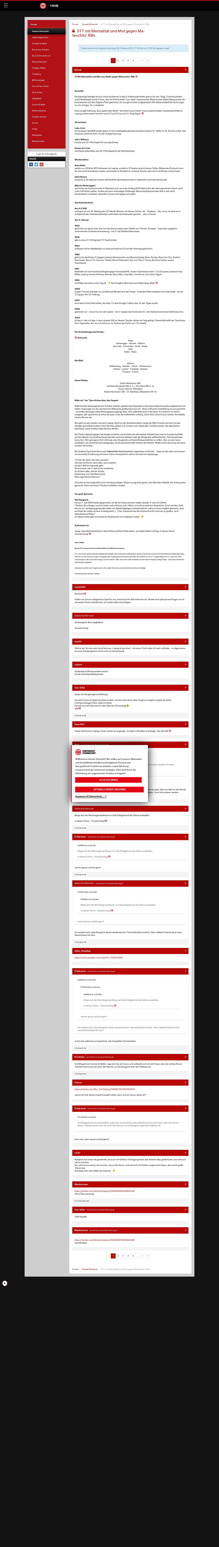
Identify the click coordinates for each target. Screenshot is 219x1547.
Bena (76, 744)
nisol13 (77, 641)
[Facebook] (31, 164)
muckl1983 (80, 587)
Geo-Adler (79, 687)
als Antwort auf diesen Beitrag (94, 745)
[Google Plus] (41, 164)
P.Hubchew (80, 836)
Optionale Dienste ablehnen (109, 789)
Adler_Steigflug (82, 951)
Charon (78, 1082)
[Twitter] (36, 164)
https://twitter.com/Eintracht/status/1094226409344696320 (105, 1191)
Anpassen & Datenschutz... (89, 796)
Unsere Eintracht (90, 24)
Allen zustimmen (108, 780)
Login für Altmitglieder (46, 154)
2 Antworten (80, 1201)
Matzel (77, 69)
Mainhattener (81, 1184)
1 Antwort (79, 715)
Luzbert (78, 664)
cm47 (77, 1152)
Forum (54, 5)
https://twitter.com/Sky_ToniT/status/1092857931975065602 (105, 1089)
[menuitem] (47, 31)
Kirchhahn (79, 1057)
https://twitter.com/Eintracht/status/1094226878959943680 (105, 1240)
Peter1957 (79, 724)
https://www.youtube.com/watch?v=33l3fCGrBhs (99, 957)
